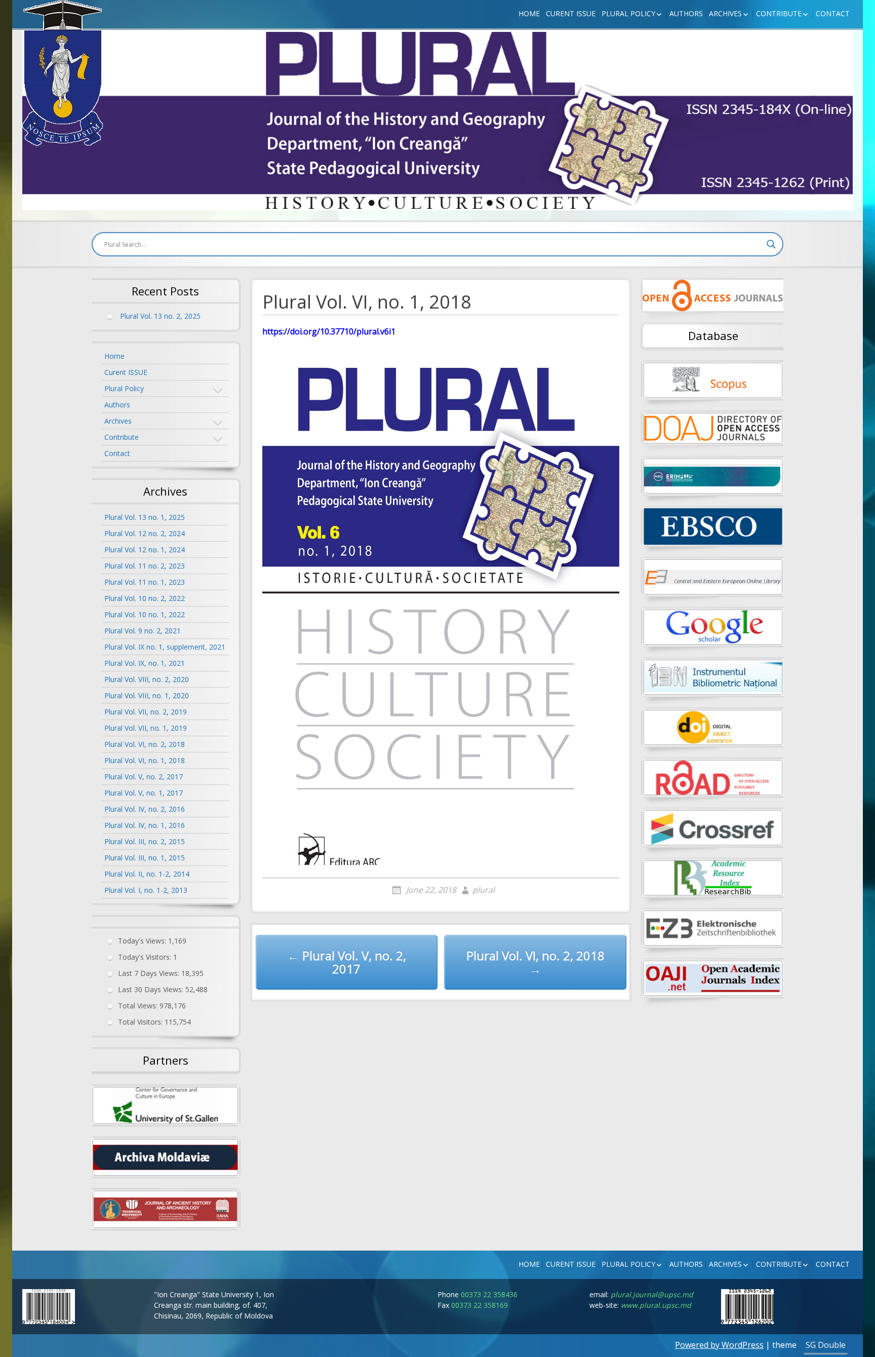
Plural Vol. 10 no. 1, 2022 (144, 614)
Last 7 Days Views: (149, 972)
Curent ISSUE (570, 13)
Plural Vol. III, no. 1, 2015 (144, 857)
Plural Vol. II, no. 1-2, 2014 (146, 874)
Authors (686, 13)
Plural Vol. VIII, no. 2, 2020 (146, 679)
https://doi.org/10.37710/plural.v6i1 (328, 331)
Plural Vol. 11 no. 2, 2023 (144, 566)
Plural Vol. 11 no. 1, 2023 (144, 582)
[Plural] (62, 73)
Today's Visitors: (145, 956)
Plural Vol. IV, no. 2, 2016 (144, 809)
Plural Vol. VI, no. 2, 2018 (144, 744)
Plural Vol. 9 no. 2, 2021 (142, 630)
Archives (725, 13)
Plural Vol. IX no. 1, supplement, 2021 (164, 647)
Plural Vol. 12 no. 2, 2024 (144, 533)
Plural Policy (628, 13)
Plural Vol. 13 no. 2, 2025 (160, 316)
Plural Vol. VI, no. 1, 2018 (144, 760)
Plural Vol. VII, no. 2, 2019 (145, 712)
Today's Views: (143, 940)
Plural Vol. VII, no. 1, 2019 (145, 728)
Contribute (779, 13)
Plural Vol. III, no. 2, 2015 (144, 841)
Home (529, 13)
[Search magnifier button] (771, 244)
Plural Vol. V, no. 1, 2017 (143, 793)
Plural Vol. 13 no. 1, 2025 (144, 517)
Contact (833, 13)
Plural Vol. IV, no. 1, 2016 (144, 825)
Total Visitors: (141, 1021)
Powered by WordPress (719, 1344)
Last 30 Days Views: (151, 989)
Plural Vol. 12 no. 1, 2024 (144, 549)
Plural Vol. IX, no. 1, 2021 (144, 663)
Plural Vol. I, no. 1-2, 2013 (145, 890)
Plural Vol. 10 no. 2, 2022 (144, 598)
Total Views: (139, 1005)
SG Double (826, 1344)
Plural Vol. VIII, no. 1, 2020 (146, 695)
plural (483, 889)
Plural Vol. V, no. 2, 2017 (143, 776)
